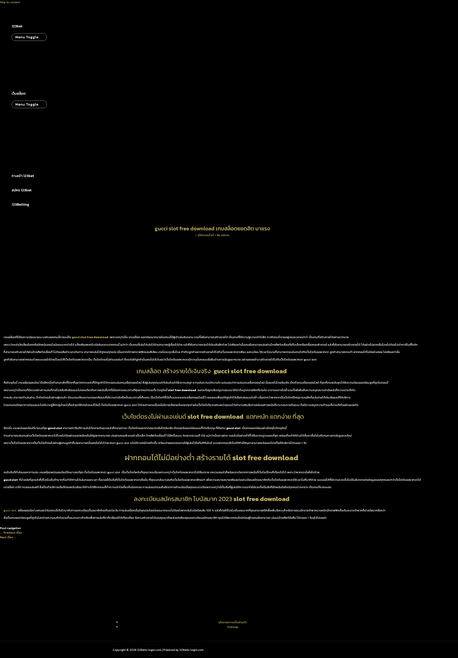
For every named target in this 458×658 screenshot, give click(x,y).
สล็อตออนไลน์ (205, 235)
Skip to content (10, 2)
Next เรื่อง (8, 537)
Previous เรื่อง (11, 532)
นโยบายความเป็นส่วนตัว (232, 622)
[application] (24, 26)
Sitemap (232, 627)
